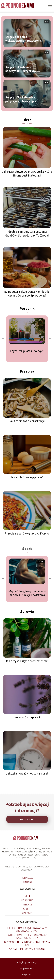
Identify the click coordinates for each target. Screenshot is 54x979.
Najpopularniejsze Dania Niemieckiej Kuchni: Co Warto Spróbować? (27, 293)
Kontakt (27, 882)
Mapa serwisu (27, 968)
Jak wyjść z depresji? (27, 717)
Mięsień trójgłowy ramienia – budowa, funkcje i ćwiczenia (27, 593)
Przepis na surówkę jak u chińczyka (27, 533)
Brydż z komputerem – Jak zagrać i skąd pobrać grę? (27, 936)
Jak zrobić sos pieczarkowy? (27, 421)
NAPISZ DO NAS (27, 819)
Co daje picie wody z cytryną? (27, 949)
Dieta (27, 120)
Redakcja (27, 877)
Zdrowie (27, 611)
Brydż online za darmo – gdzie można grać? (27, 943)
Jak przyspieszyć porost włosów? (27, 661)
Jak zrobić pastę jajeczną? (27, 477)
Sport (27, 549)
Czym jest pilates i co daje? (27, 351)
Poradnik (27, 309)
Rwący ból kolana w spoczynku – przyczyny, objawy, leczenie (21, 69)
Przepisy (27, 371)
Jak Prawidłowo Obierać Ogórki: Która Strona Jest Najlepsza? (27, 173)
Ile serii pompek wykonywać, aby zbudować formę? (27, 929)
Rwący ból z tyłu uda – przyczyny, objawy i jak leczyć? (20, 99)
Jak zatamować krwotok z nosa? (27, 773)
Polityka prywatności (26, 962)
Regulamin (27, 974)
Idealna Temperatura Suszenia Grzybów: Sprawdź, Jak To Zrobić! (27, 233)
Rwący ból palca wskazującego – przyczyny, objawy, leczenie (23, 38)
